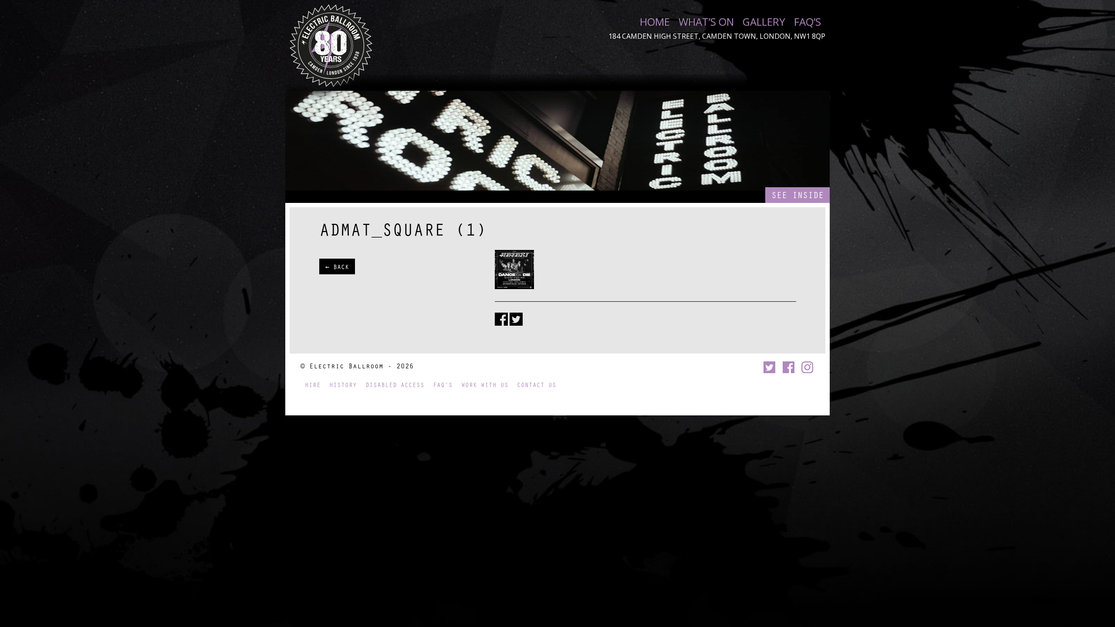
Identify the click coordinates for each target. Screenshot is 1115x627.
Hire (313, 385)
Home (655, 21)
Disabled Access (394, 385)
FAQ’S (807, 21)
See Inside (797, 195)
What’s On (706, 21)
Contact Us (536, 385)
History (343, 385)
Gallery (764, 21)
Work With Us (484, 385)
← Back (337, 266)
